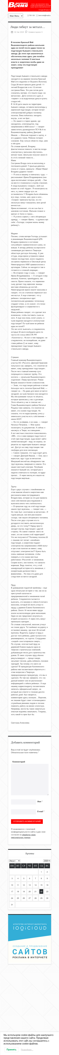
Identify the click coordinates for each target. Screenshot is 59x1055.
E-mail (40, 811)
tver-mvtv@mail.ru (45, 15)
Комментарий (18, 761)
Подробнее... (27, 1050)
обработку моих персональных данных (23, 836)
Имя (40, 801)
